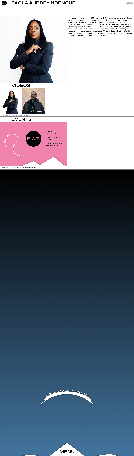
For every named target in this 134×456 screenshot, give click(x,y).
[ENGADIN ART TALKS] (11, 3)
